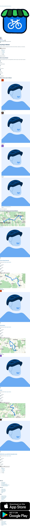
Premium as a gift (3, 496)
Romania (3, 52)
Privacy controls (3, 523)
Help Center (3, 498)
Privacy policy (3, 522)
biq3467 (2, 176)
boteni (1, 390)
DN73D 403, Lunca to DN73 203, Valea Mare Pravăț (8, 454)
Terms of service (3, 521)
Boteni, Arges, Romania (8, 262)
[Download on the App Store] (15, 506)
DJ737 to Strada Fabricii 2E (4, 260)
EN (1, 38)
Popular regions (3, 490)
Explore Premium (3, 495)
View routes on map (3, 48)
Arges (3, 53)
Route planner (3, 482)
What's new (3, 491)
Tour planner (3, 483)
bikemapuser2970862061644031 (6, 206)
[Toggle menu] (5, 40)
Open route (2, 466)
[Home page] (15, 3)
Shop (2, 492)
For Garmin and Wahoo (4, 485)
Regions (3, 51)
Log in (2, 39)
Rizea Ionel (2, 143)
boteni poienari (2, 325)
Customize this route (7, 466)
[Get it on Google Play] (15, 515)
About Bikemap (3, 497)
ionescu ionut (3, 110)
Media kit (2, 499)
